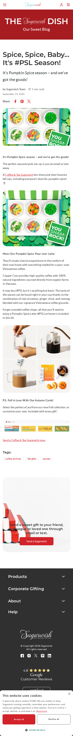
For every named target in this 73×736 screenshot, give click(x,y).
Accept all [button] (19, 719)
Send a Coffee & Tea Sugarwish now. (24, 440)
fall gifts (33, 458)
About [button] (14, 601)
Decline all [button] (53, 719)
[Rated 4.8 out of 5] (40, 670)
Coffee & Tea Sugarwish (19, 174)
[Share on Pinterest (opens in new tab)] (22, 101)
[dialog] (36, 713)
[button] (36, 730)
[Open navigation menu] (5, 5)
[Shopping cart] (68, 5)
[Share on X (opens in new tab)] (29, 101)
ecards (48, 458)
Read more (41, 711)
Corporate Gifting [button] (26, 588)
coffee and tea (14, 458)
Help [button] (13, 611)
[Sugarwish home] (33, 4)
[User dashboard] (61, 5)
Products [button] (17, 576)
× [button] (69, 694)
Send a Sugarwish (36, 541)
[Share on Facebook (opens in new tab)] (15, 101)
